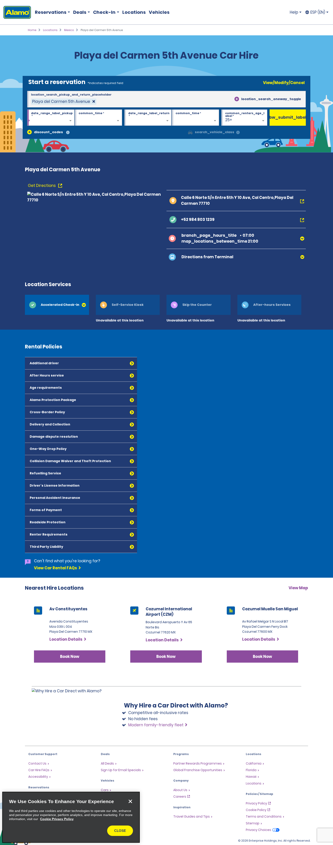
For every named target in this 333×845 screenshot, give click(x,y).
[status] (63, 102)
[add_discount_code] (29, 132)
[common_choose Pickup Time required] (98, 118)
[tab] (57, 305)
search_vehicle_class (214, 132)
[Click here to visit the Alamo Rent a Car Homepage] (15, 12)
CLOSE (120, 831)
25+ (228, 120)
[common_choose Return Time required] (195, 118)
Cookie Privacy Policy (57, 819)
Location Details (65, 639)
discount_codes (48, 132)
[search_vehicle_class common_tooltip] (238, 132)
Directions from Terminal (207, 257)
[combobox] (166, 99)
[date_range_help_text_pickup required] (50, 118)
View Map (298, 588)
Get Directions (42, 185)
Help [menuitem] (294, 12)
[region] (71, 817)
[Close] (130, 801)
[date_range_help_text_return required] (148, 118)
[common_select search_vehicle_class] (190, 132)
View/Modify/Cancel (284, 82)
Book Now (69, 656)
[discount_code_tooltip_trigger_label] (68, 132)
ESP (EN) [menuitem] (317, 12)
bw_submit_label (288, 117)
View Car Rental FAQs (55, 568)
